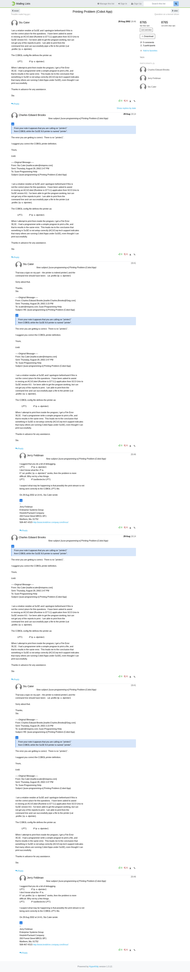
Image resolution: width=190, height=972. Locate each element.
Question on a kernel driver (166, 14)
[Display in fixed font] (130, 101)
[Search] (176, 3)
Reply (16, 104)
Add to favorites (150, 51)
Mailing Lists (23, 3)
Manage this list (106, 4)
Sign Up (138, 4)
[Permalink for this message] (134, 101)
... (13, 123)
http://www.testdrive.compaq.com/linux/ (50, 522)
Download (148, 36)
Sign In (123, 4)
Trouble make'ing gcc (20, 14)
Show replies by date (126, 108)
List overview (146, 30)
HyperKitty (94, 966)
